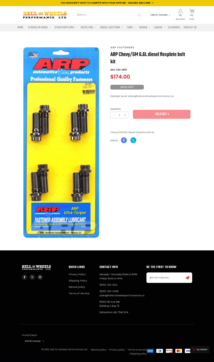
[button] (38, 27)
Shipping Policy (78, 280)
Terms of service (137, 349)
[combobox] (108, 14)
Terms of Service (79, 293)
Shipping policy (138, 353)
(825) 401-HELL (109, 285)
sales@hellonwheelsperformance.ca (151, 96)
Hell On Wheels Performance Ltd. (69, 349)
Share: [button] (114, 140)
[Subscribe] (187, 277)
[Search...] (139, 15)
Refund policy (77, 287)
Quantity (115, 109)
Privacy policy (117, 349)
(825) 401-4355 (109, 291)
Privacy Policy (77, 274)
